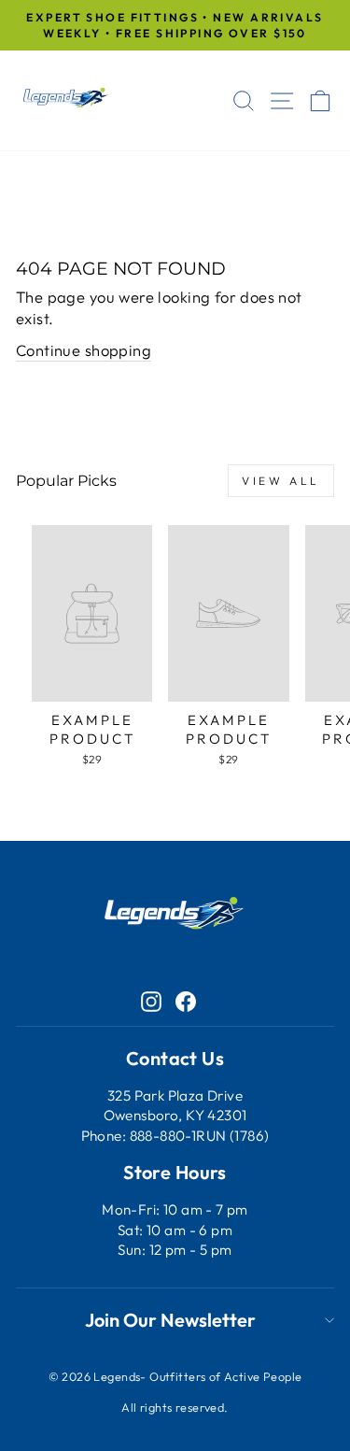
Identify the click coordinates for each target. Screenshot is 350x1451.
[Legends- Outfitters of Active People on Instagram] (151, 1000)
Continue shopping (83, 350)
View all (281, 481)
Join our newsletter (170, 1319)
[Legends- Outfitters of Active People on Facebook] (185, 1000)
